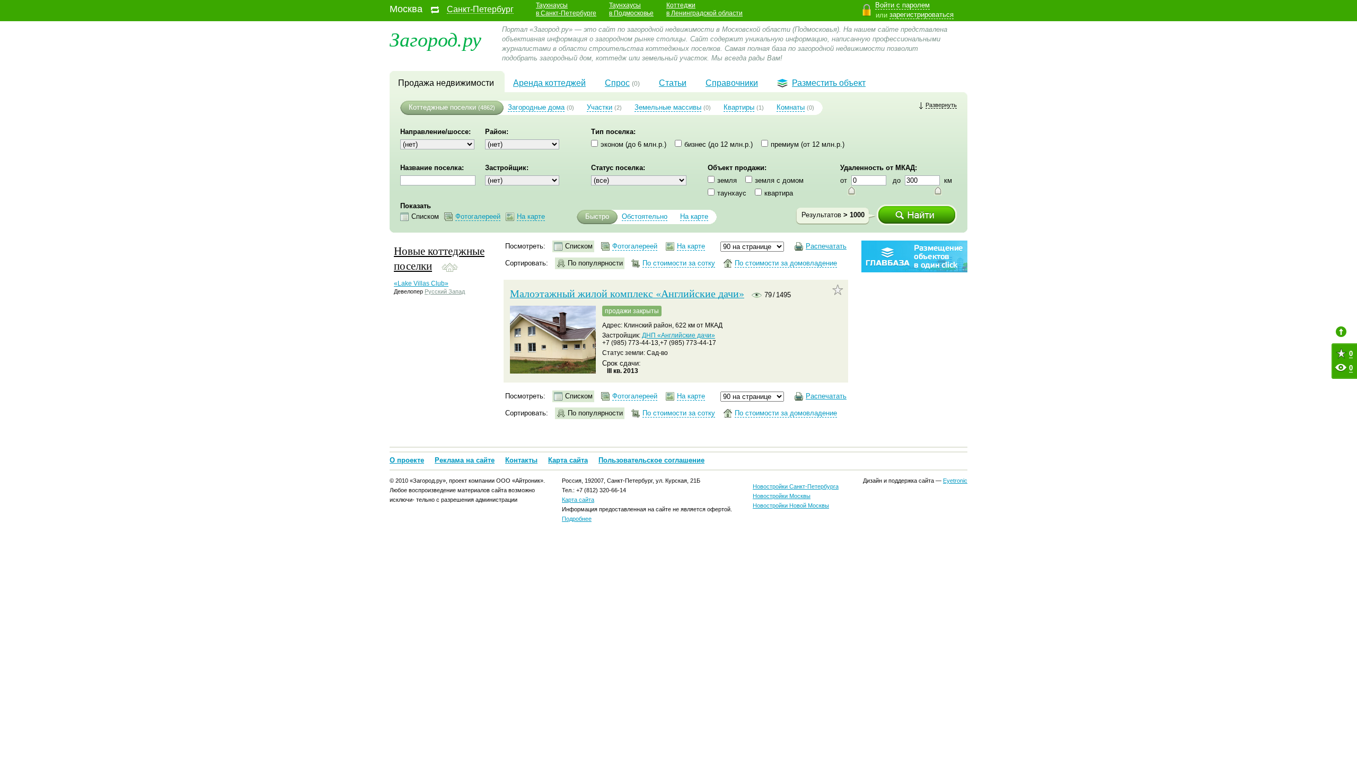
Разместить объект (829, 82)
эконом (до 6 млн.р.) (633, 144)
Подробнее (577, 519)
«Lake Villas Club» (421, 283)
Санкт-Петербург (480, 9)
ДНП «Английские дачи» (678, 335)
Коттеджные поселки (442, 107)
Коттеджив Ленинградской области (704, 9)
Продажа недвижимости (446, 82)
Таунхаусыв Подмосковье (631, 9)
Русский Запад (445, 291)
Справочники (732, 82)
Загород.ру (435, 38)
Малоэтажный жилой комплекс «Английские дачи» (627, 293)
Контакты (521, 460)
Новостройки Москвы (781, 496)
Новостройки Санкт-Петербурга (796, 486)
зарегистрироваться (921, 15)
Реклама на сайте (465, 460)
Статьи (672, 82)
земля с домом (779, 180)
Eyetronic (955, 480)
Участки (599, 107)
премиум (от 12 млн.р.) (807, 144)
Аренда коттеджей (549, 82)
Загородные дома (536, 107)
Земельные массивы (668, 107)
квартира (778, 193)
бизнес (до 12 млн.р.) (718, 144)
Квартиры (739, 107)
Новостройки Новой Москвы (791, 505)
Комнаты (791, 107)
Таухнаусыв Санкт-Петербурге (566, 9)
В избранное (838, 290)
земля (727, 180)
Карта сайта (568, 460)
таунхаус (731, 193)
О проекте (407, 460)
